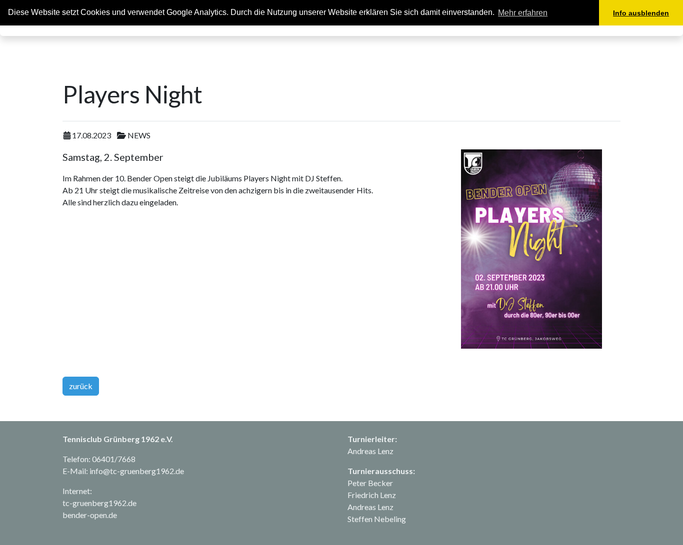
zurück (80, 386)
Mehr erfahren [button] (523, 12)
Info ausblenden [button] (641, 13)
